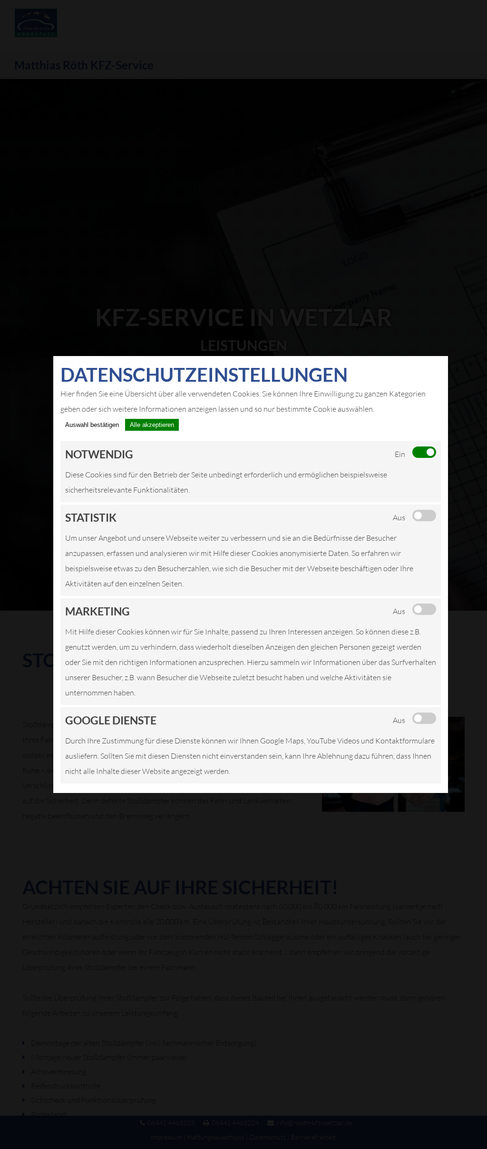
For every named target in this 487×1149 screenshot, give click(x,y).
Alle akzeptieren (152, 424)
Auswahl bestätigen (92, 424)
